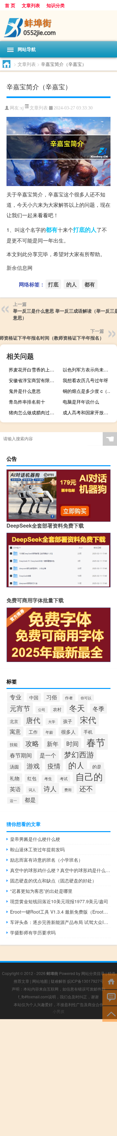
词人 (32, 789)
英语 (15, 789)
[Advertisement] (58, 1077)
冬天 (77, 707)
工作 (33, 732)
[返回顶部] (109, 1013)
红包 (31, 778)
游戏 (33, 765)
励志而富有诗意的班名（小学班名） (46, 859)
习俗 (51, 697)
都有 (52, 229)
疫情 (53, 765)
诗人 (50, 788)
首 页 (10, 5)
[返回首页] (109, 981)
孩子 (67, 721)
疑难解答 (58, 981)
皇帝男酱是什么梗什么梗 (35, 839)
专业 (15, 697)
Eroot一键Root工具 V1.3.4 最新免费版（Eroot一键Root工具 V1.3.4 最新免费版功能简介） (60, 911)
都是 (30, 800)
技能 (14, 744)
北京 (14, 721)
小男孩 (58, 1011)
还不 (86, 788)
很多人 (68, 731)
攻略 (32, 743)
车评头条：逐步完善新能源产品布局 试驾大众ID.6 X (60, 922)
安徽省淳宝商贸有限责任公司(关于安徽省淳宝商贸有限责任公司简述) (35, 380)
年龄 (49, 732)
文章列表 (31, 5)
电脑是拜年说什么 (81, 401)
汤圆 (14, 766)
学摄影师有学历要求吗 (33, 932)
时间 (72, 743)
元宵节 (20, 708)
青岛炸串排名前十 (27, 401)
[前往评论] (109, 997)
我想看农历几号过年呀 (85, 380)
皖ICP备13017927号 (85, 981)
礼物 (15, 777)
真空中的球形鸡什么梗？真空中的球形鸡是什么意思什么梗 (60, 870)
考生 (48, 778)
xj (22, 108)
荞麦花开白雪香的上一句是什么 (35, 369)
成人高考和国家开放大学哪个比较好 (89, 412)
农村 (57, 709)
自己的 (89, 776)
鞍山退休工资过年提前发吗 (37, 849)
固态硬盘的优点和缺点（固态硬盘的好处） (53, 880)
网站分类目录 (93, 973)
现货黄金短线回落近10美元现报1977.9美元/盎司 (59, 901)
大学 (51, 721)
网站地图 (40, 981)
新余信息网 (19, 267)
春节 (95, 742)
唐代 (33, 720)
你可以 (86, 697)
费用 (68, 789)
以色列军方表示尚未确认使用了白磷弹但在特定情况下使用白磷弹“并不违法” (89, 369)
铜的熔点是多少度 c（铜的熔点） (89, 391)
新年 (52, 743)
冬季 (98, 709)
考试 (64, 778)
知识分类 (55, 5)
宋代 (88, 719)
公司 (41, 709)
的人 (91, 229)
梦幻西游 (79, 754)
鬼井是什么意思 (25, 391)
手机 (88, 731)
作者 (69, 698)
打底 (79, 229)
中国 (33, 697)
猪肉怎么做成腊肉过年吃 (34, 412)
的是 (96, 766)
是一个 (48, 755)
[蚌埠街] (58, 25)
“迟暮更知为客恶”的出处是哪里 (41, 891)
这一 (13, 800)
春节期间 (21, 755)
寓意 (15, 731)
